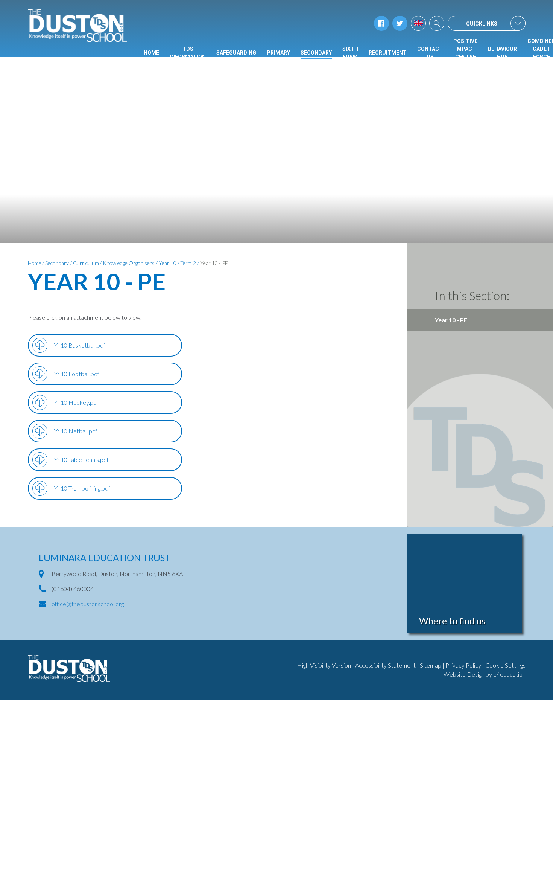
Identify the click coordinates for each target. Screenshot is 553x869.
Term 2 (188, 263)
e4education (509, 674)
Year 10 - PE (214, 263)
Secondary (57, 263)
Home (34, 263)
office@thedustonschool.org (88, 603)
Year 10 (167, 263)
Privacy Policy (463, 665)
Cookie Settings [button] (505, 665)
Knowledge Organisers (129, 263)
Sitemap (430, 665)
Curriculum (86, 263)
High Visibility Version (324, 665)
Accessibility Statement (385, 665)
